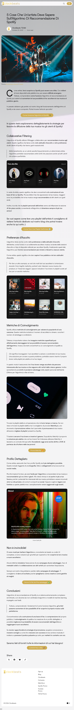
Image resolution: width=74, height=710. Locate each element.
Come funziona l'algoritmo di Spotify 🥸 (37, 115)
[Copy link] (25, 659)
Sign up (40, 671)
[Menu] (69, 3)
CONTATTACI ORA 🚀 (37, 648)
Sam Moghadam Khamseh (12, 84)
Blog (39, 674)
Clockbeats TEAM (19, 28)
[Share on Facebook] (14, 659)
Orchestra (41, 680)
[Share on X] (9, 659)
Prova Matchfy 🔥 (37, 450)
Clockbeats (41, 677)
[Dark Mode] (68, 703)
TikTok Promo (42, 694)
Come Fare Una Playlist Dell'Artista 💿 (37, 229)
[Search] (63, 3)
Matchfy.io (41, 683)
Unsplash (21, 84)
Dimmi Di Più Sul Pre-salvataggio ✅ (37, 582)
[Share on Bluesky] (20, 659)
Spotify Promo (42, 686)
